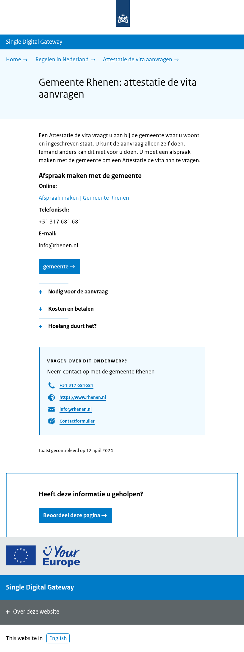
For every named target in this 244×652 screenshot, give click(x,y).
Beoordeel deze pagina (71, 515)
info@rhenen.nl (76, 409)
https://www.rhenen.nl (83, 397)
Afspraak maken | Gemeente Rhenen (84, 197)
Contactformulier (77, 421)
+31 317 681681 (76, 385)
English (58, 638)
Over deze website (36, 611)
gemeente (55, 266)
